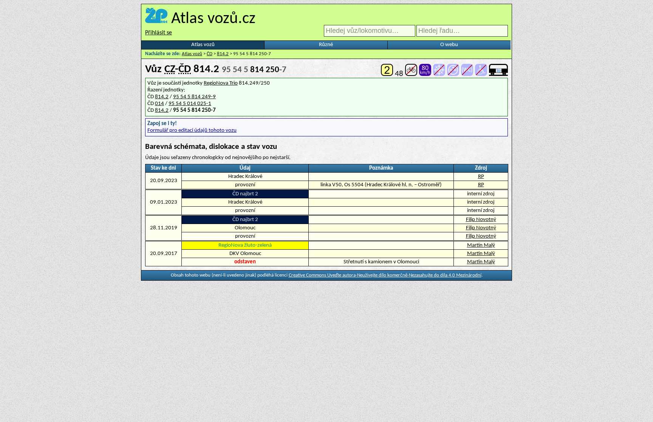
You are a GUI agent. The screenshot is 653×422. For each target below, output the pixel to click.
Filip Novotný (481, 220)
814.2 (223, 53)
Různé (326, 45)
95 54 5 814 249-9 (194, 97)
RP (481, 176)
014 (159, 104)
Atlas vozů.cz (213, 19)
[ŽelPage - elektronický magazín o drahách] (156, 19)
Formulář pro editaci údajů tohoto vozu (192, 130)
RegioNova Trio (221, 83)
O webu (449, 45)
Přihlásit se (158, 33)
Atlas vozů (203, 45)
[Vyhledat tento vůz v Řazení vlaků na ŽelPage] (498, 74)
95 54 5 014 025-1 (190, 104)
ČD (209, 53)
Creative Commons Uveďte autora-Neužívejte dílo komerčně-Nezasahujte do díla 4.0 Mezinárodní (385, 275)
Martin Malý (481, 245)
